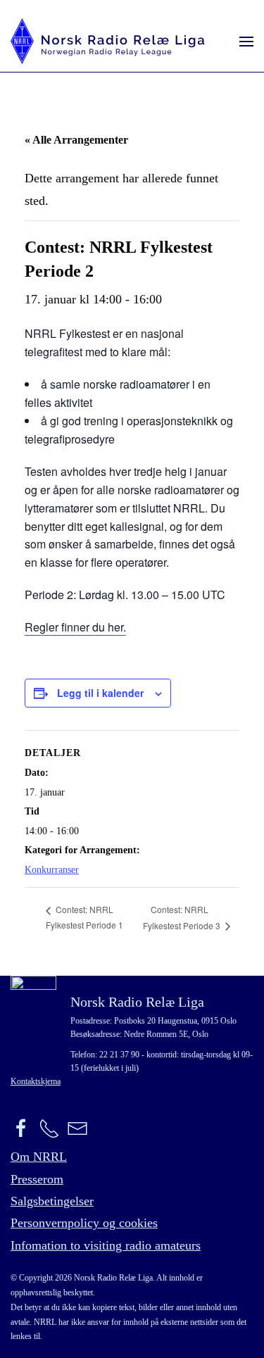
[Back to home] (107, 41)
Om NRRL (39, 1157)
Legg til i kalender (100, 693)
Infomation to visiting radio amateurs (106, 1245)
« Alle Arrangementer (76, 140)
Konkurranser (52, 870)
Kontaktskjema (36, 1081)
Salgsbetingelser (52, 1201)
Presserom (37, 1179)
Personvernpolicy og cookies (84, 1223)
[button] (246, 41)
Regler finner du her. (75, 627)
